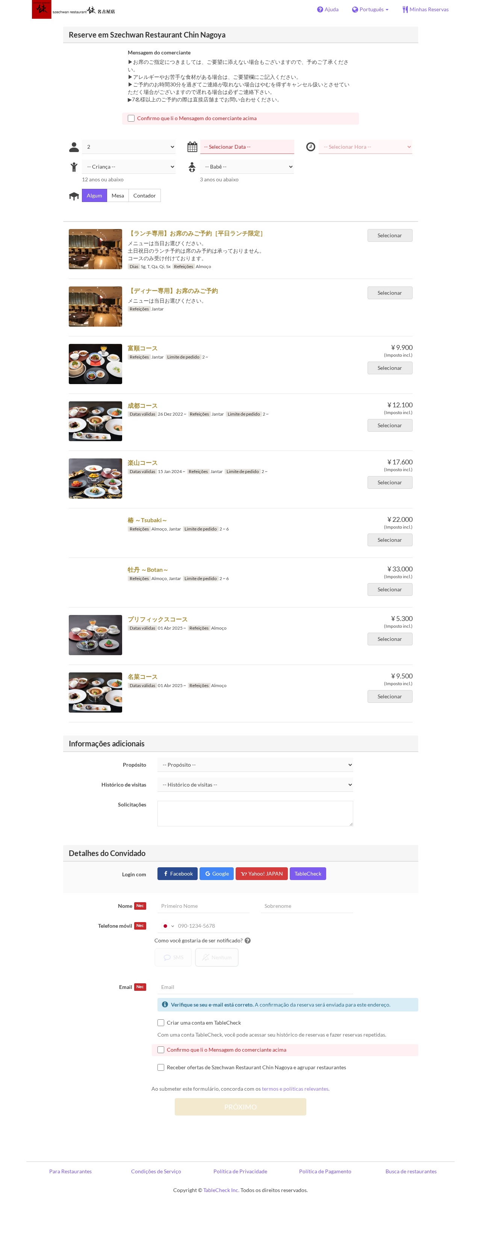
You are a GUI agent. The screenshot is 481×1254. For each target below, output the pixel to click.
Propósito (134, 764)
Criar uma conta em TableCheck (204, 1022)
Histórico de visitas (123, 784)
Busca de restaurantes (411, 1171)
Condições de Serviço (156, 1171)
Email (131, 987)
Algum (94, 195)
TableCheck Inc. (221, 1190)
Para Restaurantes (70, 1171)
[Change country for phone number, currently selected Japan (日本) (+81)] (167, 926)
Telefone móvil (121, 925)
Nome (131, 906)
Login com (134, 874)
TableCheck (308, 873)
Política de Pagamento (325, 1171)
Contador (144, 195)
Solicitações (132, 804)
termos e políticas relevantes (295, 1088)
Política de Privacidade (240, 1171)
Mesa (118, 195)
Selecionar (390, 235)
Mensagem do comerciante (159, 52)
